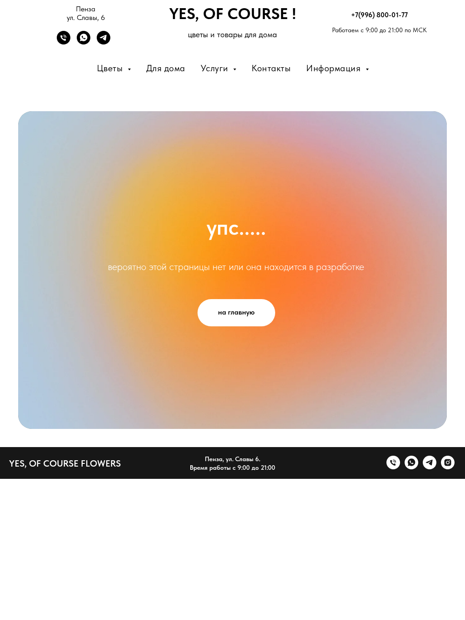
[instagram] (448, 467)
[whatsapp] (411, 467)
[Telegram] (103, 42)
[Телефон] (63, 42)
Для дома (165, 68)
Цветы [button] (111, 68)
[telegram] (429, 467)
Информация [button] (334, 68)
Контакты (271, 68)
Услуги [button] (216, 68)
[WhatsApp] (83, 42)
